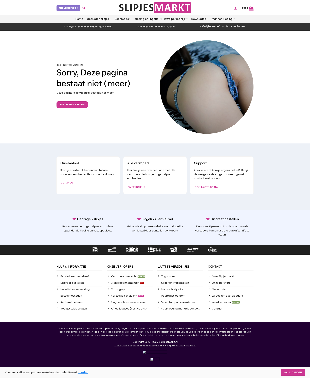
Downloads (198, 19)
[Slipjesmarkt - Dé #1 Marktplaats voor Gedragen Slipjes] (155, 7)
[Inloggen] (235, 8)
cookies (83, 372)
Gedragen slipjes (98, 19)
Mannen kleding (222, 19)
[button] (84, 8)
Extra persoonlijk (175, 19)
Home (79, 19)
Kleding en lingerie (146, 19)
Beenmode (122, 19)
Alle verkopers (67, 8)
